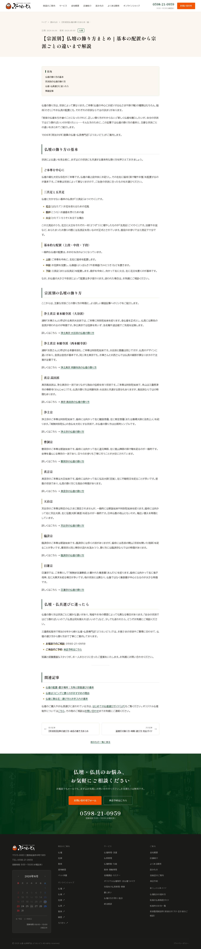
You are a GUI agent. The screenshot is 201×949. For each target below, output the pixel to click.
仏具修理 (108, 858)
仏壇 (60, 853)
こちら (61, 711)
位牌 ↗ (61, 900)
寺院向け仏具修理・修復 (114, 887)
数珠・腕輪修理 (110, 870)
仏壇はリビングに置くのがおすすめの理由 (67, 693)
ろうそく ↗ (63, 923)
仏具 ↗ (61, 906)
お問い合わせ (186, 6)
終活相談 (108, 904)
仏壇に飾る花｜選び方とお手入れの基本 (67, 699)
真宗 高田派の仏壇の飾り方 (75, 402)
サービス (63, 6)
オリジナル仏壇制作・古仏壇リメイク (119, 881)
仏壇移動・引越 (110, 864)
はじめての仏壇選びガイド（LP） (108, 706)
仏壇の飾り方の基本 (54, 77)
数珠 (60, 864)
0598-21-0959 (163, 4)
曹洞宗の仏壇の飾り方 (72, 461)
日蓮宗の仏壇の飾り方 (72, 590)
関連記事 (49, 91)
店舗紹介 (87, 6)
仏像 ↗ (61, 894)
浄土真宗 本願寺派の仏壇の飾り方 (79, 367)
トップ (44, 22)
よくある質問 (113, 6)
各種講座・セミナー (112, 875)
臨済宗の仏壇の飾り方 (72, 555)
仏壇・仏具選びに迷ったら (57, 86)
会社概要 (75, 6)
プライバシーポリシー (181, 943)
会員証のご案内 (157, 875)
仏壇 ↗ (61, 889)
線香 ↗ (61, 917)
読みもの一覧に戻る (100, 742)
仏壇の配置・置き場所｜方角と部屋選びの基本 (70, 687)
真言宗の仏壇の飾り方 (72, 491)
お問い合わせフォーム (85, 800)
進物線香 (62, 870)
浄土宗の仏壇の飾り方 (72, 431)
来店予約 (154, 881)
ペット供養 (62, 875)
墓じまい (108, 892)
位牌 (60, 858)
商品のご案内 (49, 6)
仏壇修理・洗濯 (110, 853)
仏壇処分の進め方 (158, 894)
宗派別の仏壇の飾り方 (55, 82)
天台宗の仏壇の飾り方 (72, 525)
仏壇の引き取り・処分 (113, 898)
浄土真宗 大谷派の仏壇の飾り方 (77, 333)
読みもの (100, 6)
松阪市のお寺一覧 (158, 906)
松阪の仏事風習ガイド (159, 900)
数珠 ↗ (61, 911)
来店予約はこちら (73, 649)
